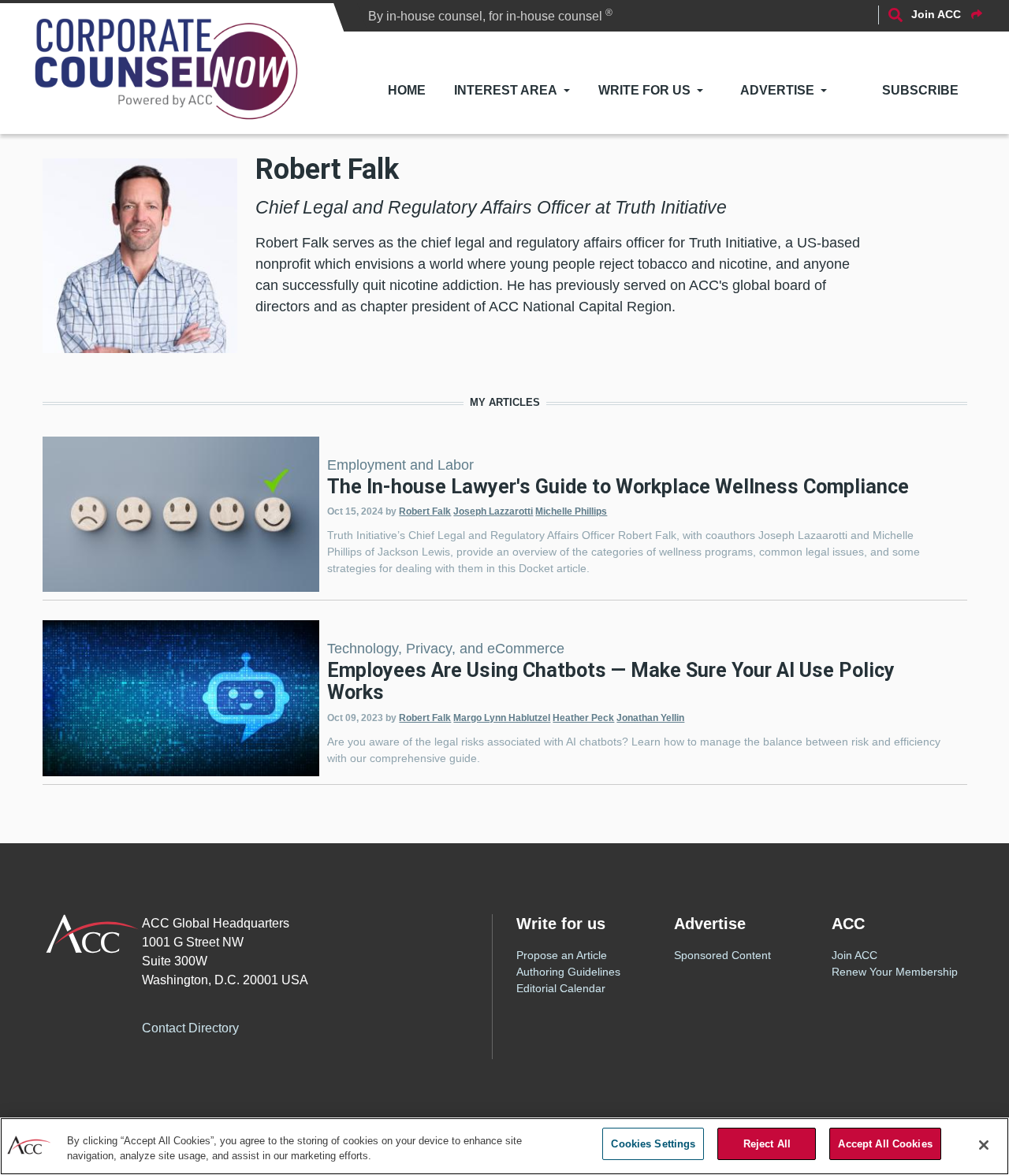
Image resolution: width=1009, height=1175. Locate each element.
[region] (504, 1146)
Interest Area (505, 90)
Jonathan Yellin (650, 717)
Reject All (767, 1144)
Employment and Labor (400, 465)
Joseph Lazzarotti (493, 511)
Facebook (281, 1025)
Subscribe (920, 90)
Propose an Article (561, 955)
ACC (92, 934)
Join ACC (854, 955)
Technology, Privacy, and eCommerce (445, 648)
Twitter (313, 1025)
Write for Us (644, 90)
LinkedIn (344, 1025)
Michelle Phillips (571, 511)
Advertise (777, 90)
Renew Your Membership (895, 971)
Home (407, 90)
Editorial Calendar (560, 988)
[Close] (983, 1145)
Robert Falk (425, 511)
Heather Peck (583, 717)
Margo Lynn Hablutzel (501, 717)
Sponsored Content (722, 955)
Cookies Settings (653, 1144)
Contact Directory (190, 1028)
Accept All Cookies (885, 1144)
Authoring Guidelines (568, 971)
